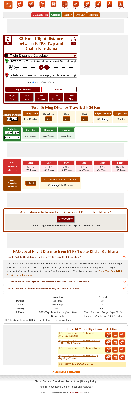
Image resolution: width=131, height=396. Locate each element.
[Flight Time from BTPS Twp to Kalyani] (108, 350)
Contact (47, 381)
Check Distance (41, 97)
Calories (55, 15)
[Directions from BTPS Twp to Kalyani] (122, 350)
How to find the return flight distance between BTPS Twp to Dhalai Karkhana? (48, 281)
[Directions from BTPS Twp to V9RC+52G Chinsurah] (122, 335)
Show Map (71, 97)
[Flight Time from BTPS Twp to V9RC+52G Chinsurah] (108, 335)
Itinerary (93, 15)
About (38, 381)
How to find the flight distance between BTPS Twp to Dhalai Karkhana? (44, 257)
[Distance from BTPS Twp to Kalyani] (115, 350)
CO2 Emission (40, 15)
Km (52, 82)
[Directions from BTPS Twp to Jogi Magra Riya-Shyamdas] (122, 357)
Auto (36, 82)
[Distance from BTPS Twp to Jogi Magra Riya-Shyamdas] (115, 357)
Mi (44, 82)
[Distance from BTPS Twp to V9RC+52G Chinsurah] (115, 335)
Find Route (26, 97)
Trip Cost (80, 15)
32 (73, 40)
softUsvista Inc (76, 393)
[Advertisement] (65, 26)
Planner (68, 15)
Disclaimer (58, 381)
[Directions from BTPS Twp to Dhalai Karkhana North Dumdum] (122, 342)
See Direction (56, 97)
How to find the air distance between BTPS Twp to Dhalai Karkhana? (43, 288)
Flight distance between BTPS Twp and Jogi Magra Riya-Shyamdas (78, 357)
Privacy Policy (88, 381)
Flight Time (11, 97)
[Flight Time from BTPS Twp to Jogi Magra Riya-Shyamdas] (108, 357)
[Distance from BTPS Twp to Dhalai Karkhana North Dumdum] (115, 342)
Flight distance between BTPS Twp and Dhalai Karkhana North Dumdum (79, 342)
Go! (48, 119)
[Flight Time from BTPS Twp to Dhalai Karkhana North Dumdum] (108, 342)
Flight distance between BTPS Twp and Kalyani (79, 348)
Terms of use (72, 381)
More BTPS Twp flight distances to (76, 364)
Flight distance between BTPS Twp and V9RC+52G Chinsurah (76, 334)
